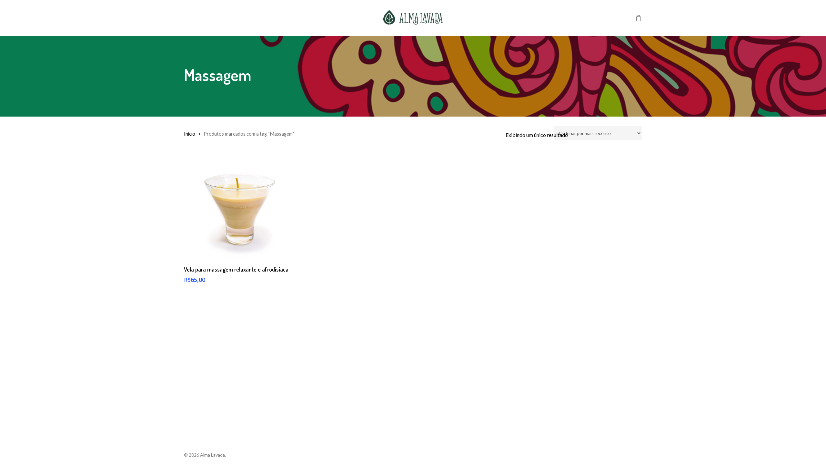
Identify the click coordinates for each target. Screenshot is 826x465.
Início (189, 134)
